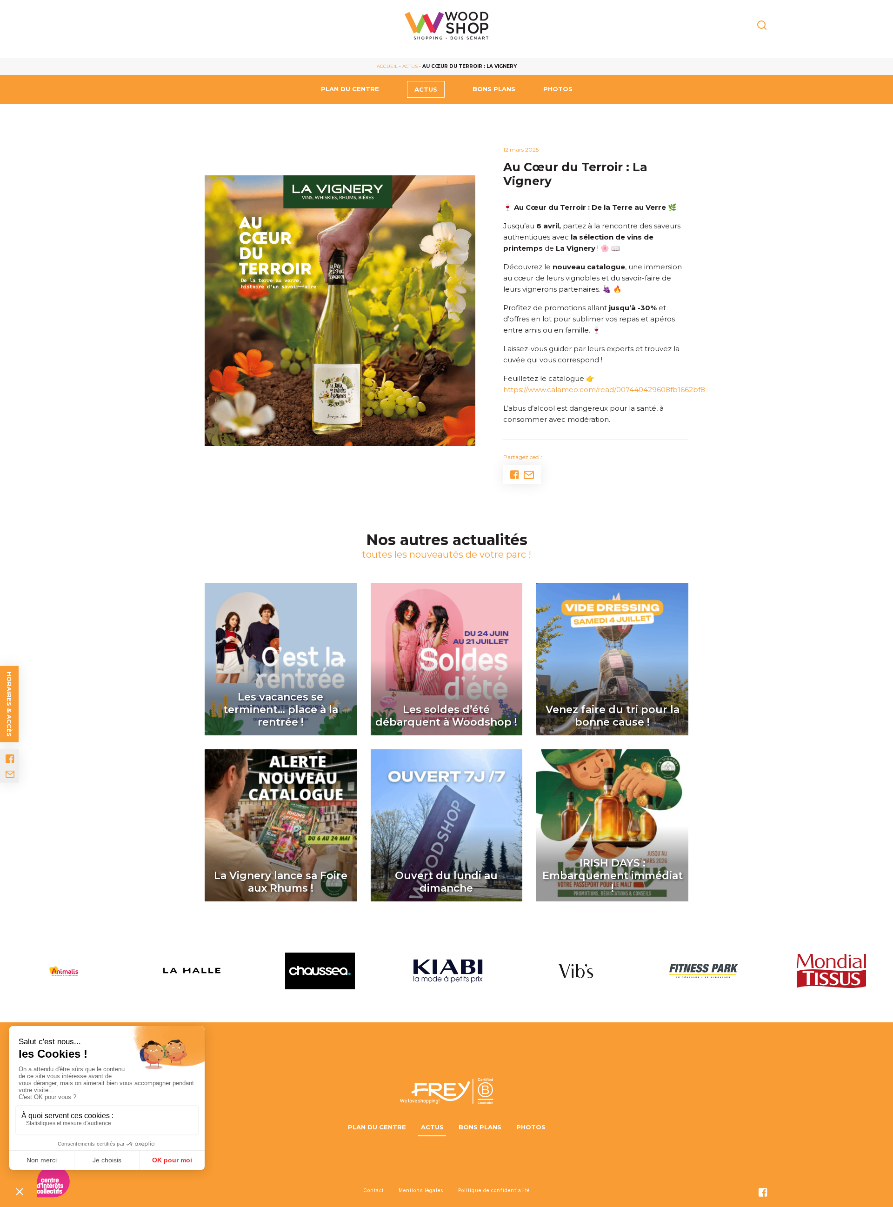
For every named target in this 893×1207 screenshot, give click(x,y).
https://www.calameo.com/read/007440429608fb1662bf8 (604, 389)
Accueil (387, 66)
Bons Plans (494, 89)
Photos (558, 89)
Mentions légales (421, 1190)
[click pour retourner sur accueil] (64, 971)
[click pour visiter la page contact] (10, 774)
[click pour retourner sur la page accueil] (446, 26)
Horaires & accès (9, 704)
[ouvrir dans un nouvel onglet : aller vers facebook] (10, 759)
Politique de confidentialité (494, 1190)
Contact (373, 1190)
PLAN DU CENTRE (350, 89)
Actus (410, 66)
